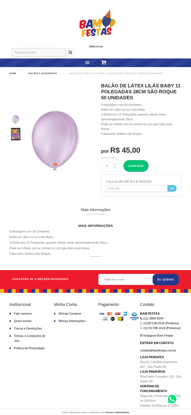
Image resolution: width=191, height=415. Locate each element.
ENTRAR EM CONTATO (156, 343)
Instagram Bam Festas (158, 335)
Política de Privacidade (29, 348)
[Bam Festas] (95, 24)
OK (172, 188)
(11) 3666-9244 (153, 318)
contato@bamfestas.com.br (158, 350)
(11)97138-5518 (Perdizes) (161, 323)
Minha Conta (65, 304)
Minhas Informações (72, 321)
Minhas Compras (70, 313)
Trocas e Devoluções (28, 328)
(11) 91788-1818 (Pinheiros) (162, 328)
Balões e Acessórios (43, 73)
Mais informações (95, 210)
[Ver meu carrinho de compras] (103, 62)
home (12, 73)
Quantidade (109, 158)
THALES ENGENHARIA (117, 412)
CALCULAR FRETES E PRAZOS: (129, 181)
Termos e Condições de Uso (29, 338)
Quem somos (23, 321)
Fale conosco (23, 313)
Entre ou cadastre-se (96, 46)
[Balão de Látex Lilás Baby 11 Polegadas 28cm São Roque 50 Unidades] (15, 119)
